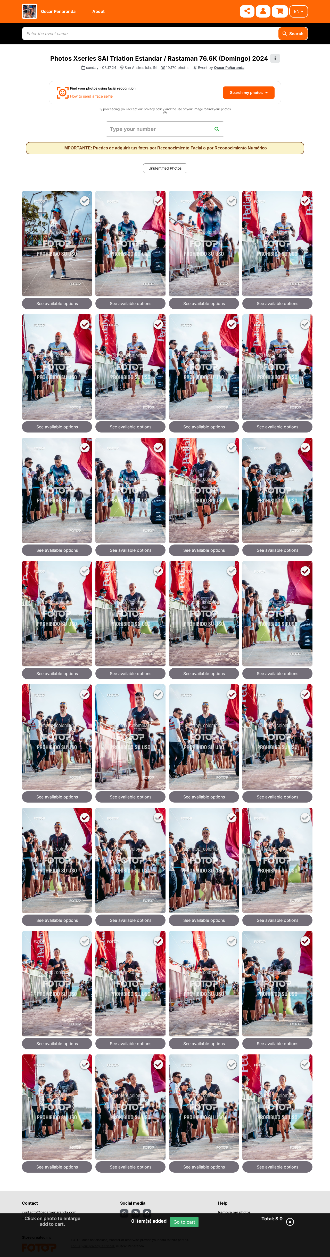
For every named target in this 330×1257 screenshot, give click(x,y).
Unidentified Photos (165, 168)
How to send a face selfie (91, 96)
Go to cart (184, 1222)
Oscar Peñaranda (58, 11)
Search (296, 33)
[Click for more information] (165, 114)
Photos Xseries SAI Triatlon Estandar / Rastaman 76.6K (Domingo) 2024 (159, 58)
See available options (57, 303)
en (297, 11)
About (98, 11)
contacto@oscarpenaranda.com (49, 1212)
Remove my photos (234, 1212)
